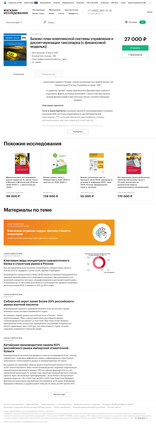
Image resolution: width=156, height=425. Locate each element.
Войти (149, 12)
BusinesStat (48, 192)
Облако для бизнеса (62, 407)
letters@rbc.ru (143, 418)
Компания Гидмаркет (15, 192)
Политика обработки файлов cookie (117, 404)
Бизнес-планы (38, 13)
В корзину (135, 48)
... (150, 2)
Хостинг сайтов (114, 407)
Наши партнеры (48, 404)
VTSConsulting (36, 34)
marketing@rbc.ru (95, 13)
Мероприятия (54, 10)
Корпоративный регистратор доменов (89, 407)
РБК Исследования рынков (18, 226)
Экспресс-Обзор (87, 192)
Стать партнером (64, 404)
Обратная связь (32, 404)
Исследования (39, 10)
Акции (51, 13)
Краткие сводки (71, 10)
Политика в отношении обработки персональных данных (27, 407)
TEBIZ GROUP (8, 296)
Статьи (61, 13)
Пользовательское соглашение (87, 404)
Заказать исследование (13, 404)
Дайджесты (73, 13)
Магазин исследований (16, 12)
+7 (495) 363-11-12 (100, 10)
